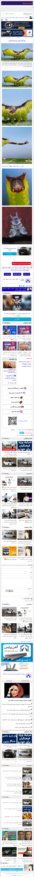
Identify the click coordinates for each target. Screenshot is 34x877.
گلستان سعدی (14, 402)
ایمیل (31, 572)
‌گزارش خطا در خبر (29, 433)
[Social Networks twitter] (22, 286)
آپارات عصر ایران (15, 412)
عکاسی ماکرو (19, 435)
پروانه (26, 435)
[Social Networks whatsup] (24, 286)
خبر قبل (8, 274)
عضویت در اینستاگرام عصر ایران (15, 388)
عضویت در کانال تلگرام (18, 166)
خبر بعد (26, 274)
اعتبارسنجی (30, 600)
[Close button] (33, 863)
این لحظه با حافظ (15, 398)
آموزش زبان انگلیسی (15, 407)
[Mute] (6, 309)
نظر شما (30, 565)
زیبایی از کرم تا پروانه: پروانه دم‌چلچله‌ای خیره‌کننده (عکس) (25, 364)
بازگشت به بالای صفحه (26, 641)
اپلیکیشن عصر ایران (22, 421)
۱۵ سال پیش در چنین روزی (15, 393)
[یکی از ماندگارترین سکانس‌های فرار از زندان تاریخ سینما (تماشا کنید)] (9, 364)
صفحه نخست (30, 37)
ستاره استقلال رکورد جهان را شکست (23, 727)
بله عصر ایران (5, 166)
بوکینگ (26, 600)
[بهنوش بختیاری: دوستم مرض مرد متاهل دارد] (17, 690)
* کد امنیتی (30, 588)
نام (31, 567)
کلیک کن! (17, 319)
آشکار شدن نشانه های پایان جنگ (23, 723)
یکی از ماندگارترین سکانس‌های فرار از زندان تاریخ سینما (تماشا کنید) (10, 371)
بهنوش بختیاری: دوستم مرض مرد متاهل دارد (19, 700)
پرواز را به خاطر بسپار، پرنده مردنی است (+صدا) (13, 279)
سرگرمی (26, 37)
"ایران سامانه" (14, 875)
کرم (23, 435)
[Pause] (4, 309)
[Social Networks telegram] (19, 286)
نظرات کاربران (17, 274)
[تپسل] (3, 293)
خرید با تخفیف (12, 869)
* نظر (31, 577)
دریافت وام (9, 254)
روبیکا (10, 166)
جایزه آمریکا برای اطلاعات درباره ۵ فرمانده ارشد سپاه (18, 710)
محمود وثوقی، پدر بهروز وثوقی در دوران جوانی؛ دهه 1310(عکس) (16, 720)
